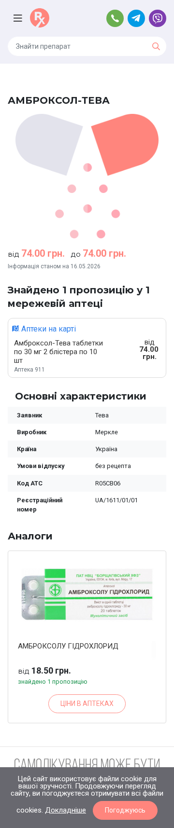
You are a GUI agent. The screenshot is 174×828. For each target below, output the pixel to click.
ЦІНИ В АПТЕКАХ (87, 703)
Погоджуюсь (125, 810)
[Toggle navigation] (19, 18)
